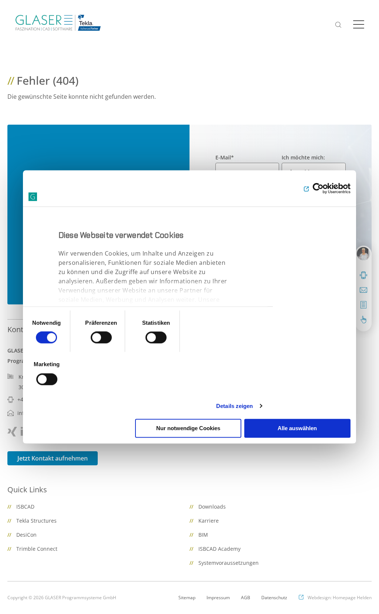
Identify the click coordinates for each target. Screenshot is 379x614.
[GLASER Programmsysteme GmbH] (58, 23)
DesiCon (26, 534)
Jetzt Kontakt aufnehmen (52, 458)
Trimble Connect (36, 548)
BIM (203, 534)
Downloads (212, 506)
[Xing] (12, 431)
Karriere (208, 520)
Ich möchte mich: (303, 157)
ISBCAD (25, 506)
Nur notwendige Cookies (188, 428)
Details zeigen (234, 406)
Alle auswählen (297, 428)
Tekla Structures (36, 520)
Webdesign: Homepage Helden (340, 597)
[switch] (101, 338)
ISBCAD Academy (219, 548)
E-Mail (224, 157)
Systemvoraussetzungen (228, 562)
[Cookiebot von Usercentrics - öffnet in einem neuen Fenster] (318, 188)
